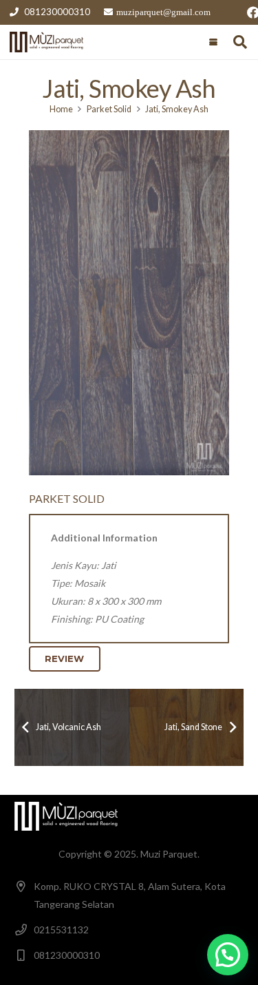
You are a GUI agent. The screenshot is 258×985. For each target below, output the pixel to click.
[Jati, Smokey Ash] (129, 303)
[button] (213, 42)
